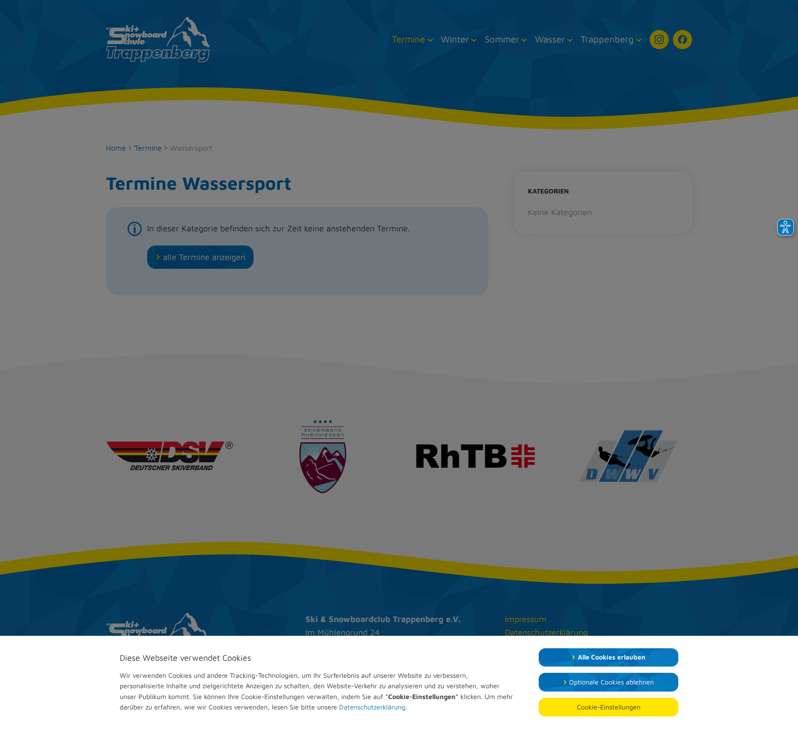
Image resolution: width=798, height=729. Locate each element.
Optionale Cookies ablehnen (611, 682)
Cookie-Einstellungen (608, 707)
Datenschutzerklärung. (373, 707)
